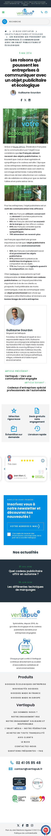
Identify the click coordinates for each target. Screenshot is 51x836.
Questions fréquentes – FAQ (25, 751)
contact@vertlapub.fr (28, 769)
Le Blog (25, 742)
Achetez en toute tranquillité (26, 733)
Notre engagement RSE (25, 716)
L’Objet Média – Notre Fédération (25, 728)
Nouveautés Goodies (25, 688)
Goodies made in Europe (25, 697)
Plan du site (10, 830)
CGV (35, 830)
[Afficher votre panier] (47, 12)
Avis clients (25, 737)
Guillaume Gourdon (29, 92)
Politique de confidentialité (25, 833)
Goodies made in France (25, 693)
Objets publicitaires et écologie (24, 34)
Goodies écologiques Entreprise (25, 684)
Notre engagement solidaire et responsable (25, 722)
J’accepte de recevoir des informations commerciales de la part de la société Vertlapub (26, 536)
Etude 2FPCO (19, 146)
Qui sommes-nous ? (25, 712)
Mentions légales (24, 830)
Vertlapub (14, 274)
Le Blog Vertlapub (23, 31)
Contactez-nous (25, 746)
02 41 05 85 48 (28, 762)
